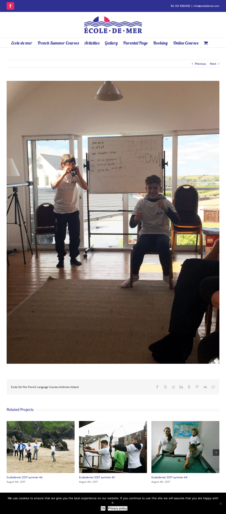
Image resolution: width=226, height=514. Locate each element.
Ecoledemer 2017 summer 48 (97, 477)
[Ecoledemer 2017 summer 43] (41, 423)
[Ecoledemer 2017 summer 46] (185, 423)
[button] (10, 452)
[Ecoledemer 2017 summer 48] (113, 423)
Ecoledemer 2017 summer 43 (24, 477)
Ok (103, 508)
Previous (200, 64)
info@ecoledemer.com (206, 5)
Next (213, 64)
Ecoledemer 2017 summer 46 (169, 477)
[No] (220, 503)
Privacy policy (117, 508)
